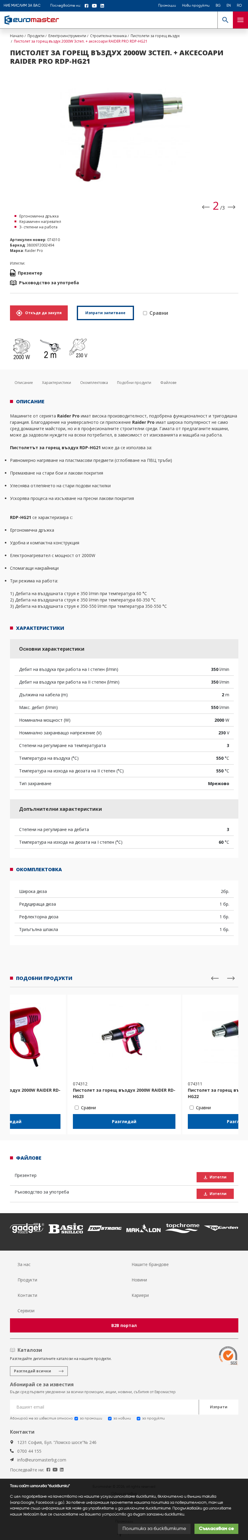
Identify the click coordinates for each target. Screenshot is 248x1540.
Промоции (167, 6)
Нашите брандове (150, 1264)
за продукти (153, 1418)
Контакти (27, 1295)
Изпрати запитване (105, 312)
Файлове (168, 382)
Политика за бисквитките (154, 1528)
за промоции (91, 1418)
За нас (24, 1264)
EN (229, 6)
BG (218, 6)
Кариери (140, 1295)
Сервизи (26, 1310)
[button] (225, 19)
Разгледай (124, 1121)
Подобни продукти (134, 382)
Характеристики (56, 382)
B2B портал (124, 1325)
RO (239, 6)
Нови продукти (196, 6)
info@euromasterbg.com (41, 1460)
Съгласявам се (216, 1528)
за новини (122, 1418)
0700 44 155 (29, 1451)
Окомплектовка (94, 382)
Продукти (27, 1280)
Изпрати (218, 1407)
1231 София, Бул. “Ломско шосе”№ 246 (56, 1442)
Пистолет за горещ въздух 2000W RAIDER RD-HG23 (124, 1093)
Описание (24, 382)
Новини (139, 1280)
